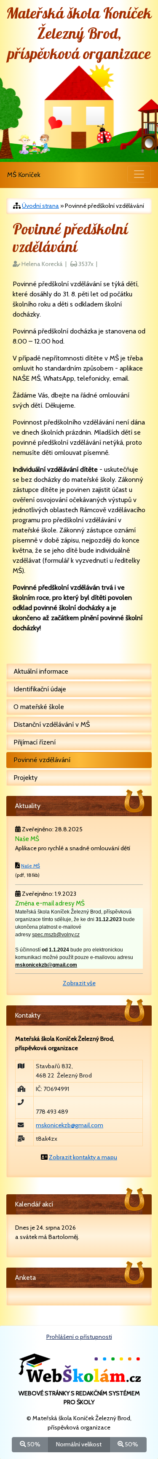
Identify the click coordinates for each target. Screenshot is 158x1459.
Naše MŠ (30, 866)
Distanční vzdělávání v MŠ (51, 724)
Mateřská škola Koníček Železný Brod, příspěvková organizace (79, 34)
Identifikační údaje (39, 689)
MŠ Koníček (23, 175)
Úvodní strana (40, 206)
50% (33, 1444)
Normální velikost (79, 1444)
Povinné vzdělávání (41, 760)
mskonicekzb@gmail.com (69, 1125)
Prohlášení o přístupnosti (79, 1337)
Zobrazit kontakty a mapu (83, 1157)
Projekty (25, 778)
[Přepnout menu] (139, 174)
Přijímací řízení (34, 742)
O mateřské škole (38, 707)
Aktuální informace (40, 671)
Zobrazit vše (79, 983)
